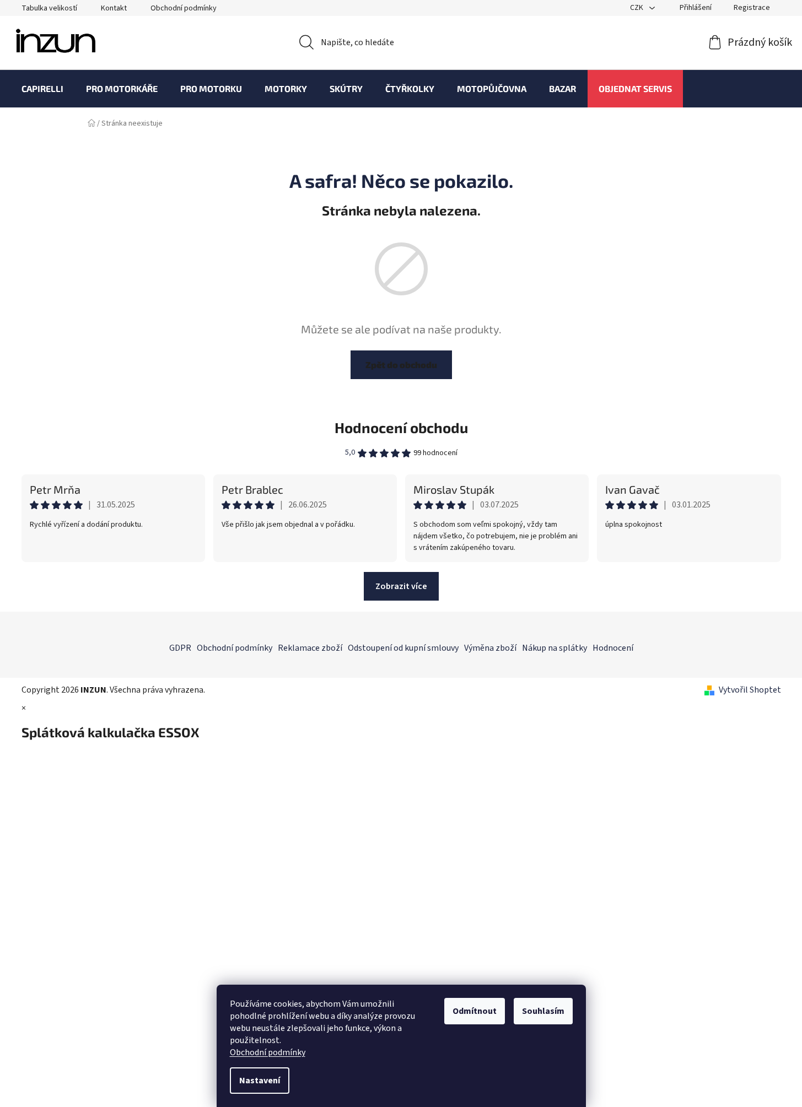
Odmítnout (475, 1011)
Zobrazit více (401, 586)
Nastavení (259, 1080)
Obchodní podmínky (267, 1052)
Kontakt (114, 8)
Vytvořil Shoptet (750, 690)
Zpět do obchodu (401, 364)
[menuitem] (42, 88)
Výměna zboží (490, 648)
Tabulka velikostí (49, 8)
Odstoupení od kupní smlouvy (403, 648)
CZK (637, 7)
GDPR (180, 648)
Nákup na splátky (554, 648)
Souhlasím (543, 1011)
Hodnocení (613, 648)
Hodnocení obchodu (401, 427)
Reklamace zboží (310, 648)
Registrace (752, 7)
